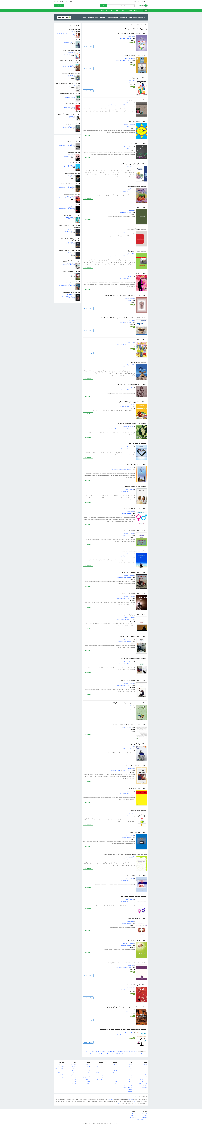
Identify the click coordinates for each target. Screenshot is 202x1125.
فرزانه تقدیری (70, 186)
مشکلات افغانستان (108, 949)
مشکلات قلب (121, 884)
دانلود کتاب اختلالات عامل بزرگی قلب (136, 875)
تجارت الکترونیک (113, 1073)
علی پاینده (71, 65)
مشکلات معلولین (118, 109)
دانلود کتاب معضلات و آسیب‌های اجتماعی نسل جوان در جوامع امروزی (127, 963)
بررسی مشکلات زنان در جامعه (110, 284)
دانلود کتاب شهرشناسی (124, 473)
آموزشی (62, 1077)
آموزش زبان (144, 1085)
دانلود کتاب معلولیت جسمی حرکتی (137, 100)
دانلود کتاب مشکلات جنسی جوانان (137, 186)
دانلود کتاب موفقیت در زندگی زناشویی (136, 766)
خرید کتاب (132, 1117)
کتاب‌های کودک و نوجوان (69, 54)
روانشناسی (96, 774)
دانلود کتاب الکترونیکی (96, 154)
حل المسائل (122, 819)
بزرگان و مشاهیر (86, 1064)
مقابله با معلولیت (103, 109)
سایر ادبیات (144, 1087)
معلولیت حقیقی (87, 109)
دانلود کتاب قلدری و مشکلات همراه (137, 985)
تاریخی (130, 1071)
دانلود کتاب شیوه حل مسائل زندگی (137, 251)
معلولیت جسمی (131, 111)
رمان (146, 1066)
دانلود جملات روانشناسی (107, 154)
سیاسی (130, 1079)
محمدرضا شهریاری (129, 298)
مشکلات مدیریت (112, 753)
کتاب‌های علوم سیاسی (125, 945)
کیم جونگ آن (70, 263)
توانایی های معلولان (121, 216)
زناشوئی (128, 452)
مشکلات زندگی (131, 264)
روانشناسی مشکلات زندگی (124, 260)
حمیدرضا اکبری (130, 791)
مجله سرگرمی (73, 1071)
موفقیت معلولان (106, 539)
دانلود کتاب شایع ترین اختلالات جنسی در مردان (133, 896)
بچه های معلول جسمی (111, 173)
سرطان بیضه (92, 841)
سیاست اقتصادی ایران (93, 410)
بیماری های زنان (117, 495)
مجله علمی (74, 1079)
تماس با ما (56, 1)
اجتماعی (130, 1077)
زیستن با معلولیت (119, 111)
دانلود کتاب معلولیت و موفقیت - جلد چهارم (134, 551)
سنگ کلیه (118, 927)
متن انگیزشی (106, 130)
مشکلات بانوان (131, 284)
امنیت (116, 1068)
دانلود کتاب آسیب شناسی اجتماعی (137, 788)
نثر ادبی (145, 1077)
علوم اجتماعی (119, 967)
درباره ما (145, 1115)
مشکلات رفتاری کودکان (124, 863)
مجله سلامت (73, 1081)
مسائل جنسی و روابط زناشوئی (124, 519)
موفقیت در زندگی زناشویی (124, 774)
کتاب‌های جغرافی (116, 469)
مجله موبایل (73, 1066)
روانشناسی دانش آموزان (125, 989)
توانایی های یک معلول (123, 132)
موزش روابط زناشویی (119, 521)
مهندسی (123, 10)
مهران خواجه (70, 75)
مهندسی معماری (99, 1068)
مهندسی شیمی (99, 1075)
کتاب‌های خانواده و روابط (125, 389)
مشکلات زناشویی (122, 452)
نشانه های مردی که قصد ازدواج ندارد (95, 284)
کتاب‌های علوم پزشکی (126, 491)
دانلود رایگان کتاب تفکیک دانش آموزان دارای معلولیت (110, 175)
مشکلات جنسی (126, 195)
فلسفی (130, 1081)
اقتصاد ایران (127, 410)
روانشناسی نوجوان (127, 967)
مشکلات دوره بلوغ (118, 432)
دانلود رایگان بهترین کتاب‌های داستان (67, 145)
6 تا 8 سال (123, 344)
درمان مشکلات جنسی (117, 517)
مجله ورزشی (73, 1075)
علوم (135, 10)
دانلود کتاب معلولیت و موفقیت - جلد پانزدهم (134, 658)
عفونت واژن (104, 495)
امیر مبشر (71, 273)
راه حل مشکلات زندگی (112, 264)
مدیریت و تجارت (60, 1073)
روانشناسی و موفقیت (59, 1068)
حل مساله (128, 819)
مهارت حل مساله (100, 819)
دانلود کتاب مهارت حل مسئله (138, 810)
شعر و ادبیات (61, 1064)
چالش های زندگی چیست (92, 260)
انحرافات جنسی (119, 797)
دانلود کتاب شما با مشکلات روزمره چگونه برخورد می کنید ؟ (130, 725)
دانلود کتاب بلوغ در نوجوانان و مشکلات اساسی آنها (132, 423)
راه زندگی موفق (87, 262)
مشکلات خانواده (126, 393)
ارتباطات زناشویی (114, 774)
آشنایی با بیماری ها (108, 841)
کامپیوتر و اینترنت (113, 1083)
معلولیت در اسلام (92, 1054)
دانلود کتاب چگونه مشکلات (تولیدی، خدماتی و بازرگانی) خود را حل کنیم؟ (126, 296)
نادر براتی (71, 144)
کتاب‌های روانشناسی (70, 33)
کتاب (135, 1101)
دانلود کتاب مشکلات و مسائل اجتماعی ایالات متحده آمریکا (130, 703)
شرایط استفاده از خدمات (141, 1119)
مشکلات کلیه (113, 927)
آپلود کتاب (59, 5)
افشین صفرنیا (130, 365)
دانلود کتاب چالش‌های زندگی (139, 362)
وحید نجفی (131, 210)
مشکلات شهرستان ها (103, 475)
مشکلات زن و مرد (95, 452)
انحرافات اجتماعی (105, 797)
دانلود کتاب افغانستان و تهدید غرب (137, 940)
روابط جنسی (115, 519)
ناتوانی (125, 111)
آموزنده (118, 344)
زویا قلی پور (70, 207)
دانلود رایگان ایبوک (126, 495)
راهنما (61, 1)
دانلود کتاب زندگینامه (125, 539)
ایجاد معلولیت (110, 109)
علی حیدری (131, 813)
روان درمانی (117, 821)
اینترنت (115, 1064)
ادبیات (140, 10)
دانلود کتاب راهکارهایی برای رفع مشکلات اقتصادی (133, 402)
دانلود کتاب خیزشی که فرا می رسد (137, 229)
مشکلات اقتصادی (120, 410)
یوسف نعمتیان (130, 987)
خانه (146, 10)
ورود (71, 1)
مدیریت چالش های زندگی (117, 262)
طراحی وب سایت (113, 1079)
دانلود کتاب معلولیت (141, 340)
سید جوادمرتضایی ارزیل (128, 426)
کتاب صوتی (104, 10)
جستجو (103, 6)
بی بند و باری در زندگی (104, 774)
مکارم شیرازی (131, 189)
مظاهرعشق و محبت (123, 454)
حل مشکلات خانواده (113, 452)
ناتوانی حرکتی (92, 111)
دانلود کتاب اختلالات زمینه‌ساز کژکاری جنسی (134, 508)
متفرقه (88, 1085)
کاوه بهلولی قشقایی (129, 467)
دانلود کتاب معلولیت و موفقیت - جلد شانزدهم (133, 681)
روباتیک (101, 1077)
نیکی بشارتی (70, 116)
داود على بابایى (130, 320)
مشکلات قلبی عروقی (112, 884)
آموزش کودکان (122, 865)
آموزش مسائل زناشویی (130, 521)
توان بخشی (128, 38)
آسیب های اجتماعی (130, 799)
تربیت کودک (122, 38)
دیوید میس (131, 768)
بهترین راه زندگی (95, 262)
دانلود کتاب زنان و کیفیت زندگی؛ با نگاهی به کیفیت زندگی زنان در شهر (126, 1007)
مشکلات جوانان (119, 195)
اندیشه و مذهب (128, 1066)
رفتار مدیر (118, 753)
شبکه (116, 1077)
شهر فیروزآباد (116, 473)
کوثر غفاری (71, 126)
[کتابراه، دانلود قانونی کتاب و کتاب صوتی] (132, 42)
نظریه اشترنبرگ (131, 454)
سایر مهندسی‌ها (99, 1079)
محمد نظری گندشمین (129, 103)
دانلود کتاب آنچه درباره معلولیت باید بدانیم (134, 56)
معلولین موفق (127, 541)
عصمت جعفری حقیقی (129, 58)
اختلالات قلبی (98, 884)
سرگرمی (88, 1073)
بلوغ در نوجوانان (126, 432)
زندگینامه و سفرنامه (143, 1079)
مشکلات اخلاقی (108, 776)
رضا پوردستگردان (130, 489)
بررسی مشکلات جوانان (102, 195)
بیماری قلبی (127, 884)
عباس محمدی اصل (129, 1032)
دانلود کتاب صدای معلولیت (139, 78)
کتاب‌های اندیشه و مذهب (69, 166)
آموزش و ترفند (114, 1066)
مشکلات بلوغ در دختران (94, 432)
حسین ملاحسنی (69, 96)
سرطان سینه (98, 497)
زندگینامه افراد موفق (97, 539)
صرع (87, 111)
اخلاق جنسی (93, 517)
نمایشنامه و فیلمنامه (142, 1081)
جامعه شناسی (128, 1012)
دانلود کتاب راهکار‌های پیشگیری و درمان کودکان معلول (131, 33)
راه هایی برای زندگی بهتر (105, 262)
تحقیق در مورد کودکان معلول (123, 171)
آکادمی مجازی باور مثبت (128, 254)
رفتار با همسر (115, 454)
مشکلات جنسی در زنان (107, 497)
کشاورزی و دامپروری (127, 1087)
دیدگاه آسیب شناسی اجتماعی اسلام (92, 797)
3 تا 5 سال (128, 344)
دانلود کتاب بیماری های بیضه (138, 832)
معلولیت (125, 109)
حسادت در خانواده (127, 778)
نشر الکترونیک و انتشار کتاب (140, 1)
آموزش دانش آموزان (88, 863)
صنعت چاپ (122, 322)
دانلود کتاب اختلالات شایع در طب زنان (136, 486)
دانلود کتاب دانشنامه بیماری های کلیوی (136, 918)
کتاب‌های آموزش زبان (70, 97)
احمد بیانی (131, 746)
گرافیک (115, 1081)
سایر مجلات (73, 1085)
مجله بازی (74, 1068)
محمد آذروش (70, 230)
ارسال (119, 1103)
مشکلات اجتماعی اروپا (125, 236)
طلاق (130, 776)
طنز (146, 1073)
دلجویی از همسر (87, 452)
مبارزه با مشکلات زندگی (92, 264)
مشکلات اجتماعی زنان (91, 282)
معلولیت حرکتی (111, 111)
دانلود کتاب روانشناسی (112, 132)
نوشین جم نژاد (70, 196)
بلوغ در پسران (103, 432)
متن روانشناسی (113, 130)
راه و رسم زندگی (106, 371)
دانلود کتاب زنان (100, 282)
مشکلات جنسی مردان (116, 843)
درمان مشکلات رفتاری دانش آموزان (111, 863)
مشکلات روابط (119, 393)
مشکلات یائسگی (97, 495)
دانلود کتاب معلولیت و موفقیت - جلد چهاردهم (133, 636)
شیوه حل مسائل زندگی (113, 260)
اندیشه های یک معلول (89, 152)
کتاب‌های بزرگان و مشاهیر (69, 107)
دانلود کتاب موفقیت (115, 539)
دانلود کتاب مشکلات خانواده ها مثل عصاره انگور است (131, 384)
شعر (146, 1068)
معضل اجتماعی (95, 109)
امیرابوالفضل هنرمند (69, 294)
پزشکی (130, 1068)
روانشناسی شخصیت (114, 819)
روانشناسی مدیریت (125, 753)
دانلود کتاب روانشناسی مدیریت (138, 744)
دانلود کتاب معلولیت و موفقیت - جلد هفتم (134, 594)
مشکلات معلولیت (91, 130)
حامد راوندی (131, 276)
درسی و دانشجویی (128, 1085)
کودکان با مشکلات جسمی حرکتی (124, 173)
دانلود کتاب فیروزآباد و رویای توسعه (136, 464)
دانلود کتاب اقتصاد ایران (95, 473)
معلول (128, 109)
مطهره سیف (70, 31)
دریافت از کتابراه (88, 46)
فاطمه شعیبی (130, 446)
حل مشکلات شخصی (125, 821)
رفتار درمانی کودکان (130, 865)
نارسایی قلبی (104, 884)
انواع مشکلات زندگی (102, 264)
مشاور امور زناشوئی (123, 776)
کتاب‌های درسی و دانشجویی (114, 105)
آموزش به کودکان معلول (97, 171)
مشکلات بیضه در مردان (126, 843)
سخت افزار (115, 1075)
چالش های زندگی (103, 260)
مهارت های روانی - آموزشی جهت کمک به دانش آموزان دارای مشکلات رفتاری (125, 854)
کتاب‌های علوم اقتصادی (125, 406)
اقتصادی (130, 1064)
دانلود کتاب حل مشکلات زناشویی (137, 443)
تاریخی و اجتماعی (60, 1071)
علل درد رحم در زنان (123, 497)
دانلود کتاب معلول (142, 208)
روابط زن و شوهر (110, 521)
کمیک (145, 1075)
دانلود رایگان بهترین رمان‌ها (69, 42)
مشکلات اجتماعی (123, 475)
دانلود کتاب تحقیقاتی (107, 473)
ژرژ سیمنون (70, 175)
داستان (145, 1064)
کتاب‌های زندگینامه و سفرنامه (124, 556)
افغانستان (127, 949)
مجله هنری (74, 1083)
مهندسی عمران (100, 1066)
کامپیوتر (130, 10)
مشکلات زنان (114, 282)
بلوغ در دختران (110, 432)
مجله (111, 10)
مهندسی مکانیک (99, 1073)
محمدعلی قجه (70, 284)
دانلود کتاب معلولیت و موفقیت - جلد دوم (135, 531)
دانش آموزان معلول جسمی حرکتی (123, 177)
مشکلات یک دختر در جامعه (124, 282)
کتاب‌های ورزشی (71, 275)
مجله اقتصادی (73, 1073)
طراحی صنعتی (100, 1064)
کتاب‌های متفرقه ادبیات (69, 254)
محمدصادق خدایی (69, 52)
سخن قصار (120, 130)
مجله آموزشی (73, 1077)
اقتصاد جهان (102, 410)
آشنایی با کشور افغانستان (119, 949)
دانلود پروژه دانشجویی (92, 475)
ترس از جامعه (107, 282)
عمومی (116, 10)
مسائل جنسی (108, 519)
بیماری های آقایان (108, 905)
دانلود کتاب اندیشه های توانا (139, 143)
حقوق (131, 1083)
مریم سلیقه (131, 36)
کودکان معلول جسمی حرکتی (110, 171)
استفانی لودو (131, 342)
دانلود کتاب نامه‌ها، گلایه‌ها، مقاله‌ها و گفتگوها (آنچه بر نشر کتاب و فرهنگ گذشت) (123, 318)
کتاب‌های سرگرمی (71, 297)
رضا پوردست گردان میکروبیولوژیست (122, 841)
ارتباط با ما (144, 1113)
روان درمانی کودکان (98, 863)
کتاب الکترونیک (131, 1113)
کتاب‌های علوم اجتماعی (125, 166)
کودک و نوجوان (86, 1077)
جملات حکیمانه (126, 130)
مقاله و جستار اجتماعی (120, 60)
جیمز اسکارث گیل (69, 154)
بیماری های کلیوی (126, 927)
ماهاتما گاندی (70, 106)
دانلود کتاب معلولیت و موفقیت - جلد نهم (135, 615)
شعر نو (145, 1071)
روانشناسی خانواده (111, 393)
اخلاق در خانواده (89, 774)
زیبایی (88, 1071)
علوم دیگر (130, 1091)
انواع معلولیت (98, 111)
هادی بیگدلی (70, 165)
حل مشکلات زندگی (92, 819)
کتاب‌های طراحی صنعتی (69, 86)
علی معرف (131, 404)
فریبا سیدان (131, 1010)
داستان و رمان (61, 1066)
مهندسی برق (100, 1071)
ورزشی (88, 1081)
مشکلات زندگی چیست (123, 264)
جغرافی (130, 1073)
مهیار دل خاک (130, 387)
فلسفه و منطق (120, 1034)
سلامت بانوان (116, 497)
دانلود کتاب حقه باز (141, 273)
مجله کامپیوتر (73, 1064)
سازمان (129, 300)
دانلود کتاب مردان (100, 841)
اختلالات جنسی (126, 517)
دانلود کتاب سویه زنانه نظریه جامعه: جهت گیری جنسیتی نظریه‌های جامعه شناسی (123, 1029)
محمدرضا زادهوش (69, 217)
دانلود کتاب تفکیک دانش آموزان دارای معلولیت (133, 164)
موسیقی (88, 1079)
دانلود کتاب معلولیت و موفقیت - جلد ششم (134, 573)
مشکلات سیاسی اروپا (114, 236)
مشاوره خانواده (115, 776)
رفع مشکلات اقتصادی (110, 410)
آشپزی (88, 1066)
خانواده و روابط (86, 1068)
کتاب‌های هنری (71, 117)
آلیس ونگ (131, 80)
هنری (88, 1083)
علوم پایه (130, 1089)
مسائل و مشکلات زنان (123, 284)
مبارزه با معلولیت (112, 216)
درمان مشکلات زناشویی (99, 519)
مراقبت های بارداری (90, 497)
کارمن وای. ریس (130, 857)
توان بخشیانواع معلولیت (120, 1054)
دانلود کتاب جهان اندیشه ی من (138, 121)
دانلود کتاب (88, 114)
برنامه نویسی (114, 1071)
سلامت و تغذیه (86, 1075)
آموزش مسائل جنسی (89, 519)
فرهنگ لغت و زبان (143, 1083)
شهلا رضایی (131, 965)
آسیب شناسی (126, 797)
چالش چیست (126, 262)
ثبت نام (66, 1)
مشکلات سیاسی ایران (113, 475)
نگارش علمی (128, 322)
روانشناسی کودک (114, 865)
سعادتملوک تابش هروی (128, 943)
